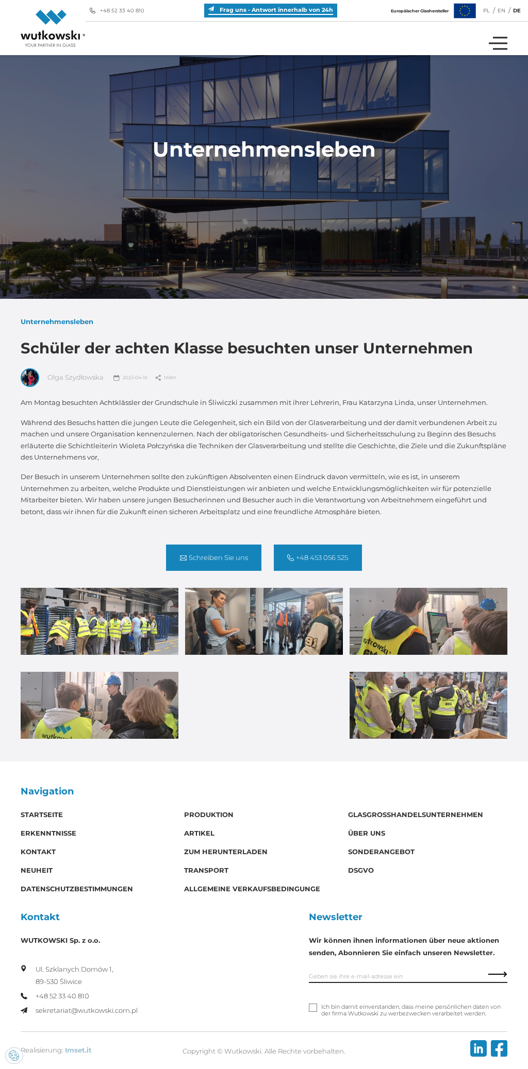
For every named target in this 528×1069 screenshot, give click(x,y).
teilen (170, 377)
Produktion (209, 815)
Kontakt (38, 852)
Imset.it (78, 1050)
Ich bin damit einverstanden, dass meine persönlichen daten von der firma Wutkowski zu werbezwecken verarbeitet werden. (411, 1010)
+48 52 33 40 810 (122, 10)
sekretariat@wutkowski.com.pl (87, 1010)
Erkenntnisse (48, 833)
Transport (206, 870)
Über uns (366, 833)
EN (501, 10)
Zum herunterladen (226, 852)
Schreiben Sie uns (218, 558)
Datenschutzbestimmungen (77, 889)
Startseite (42, 815)
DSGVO (361, 870)
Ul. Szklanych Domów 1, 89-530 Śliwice (74, 975)
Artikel (199, 833)
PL (486, 10)
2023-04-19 (135, 377)
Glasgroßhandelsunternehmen (415, 815)
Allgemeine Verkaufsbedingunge (252, 889)
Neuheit (37, 870)
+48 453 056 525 (322, 558)
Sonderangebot (381, 852)
